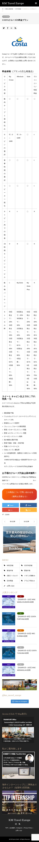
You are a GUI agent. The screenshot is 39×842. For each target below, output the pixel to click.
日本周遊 (10, 581)
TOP (6, 828)
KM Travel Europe (19, 820)
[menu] (35, 3)
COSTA (7, 514)
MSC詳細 (10, 565)
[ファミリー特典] (28, 521)
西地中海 (27, 570)
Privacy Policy (28, 828)
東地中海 (10, 570)
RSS (19, 824)
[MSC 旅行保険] (11, 521)
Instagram (16, 824)
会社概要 (12, 828)
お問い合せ (10, 586)
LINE (23, 824)
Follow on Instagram (21, 701)
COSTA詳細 (6, 16)
